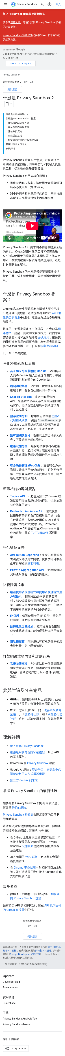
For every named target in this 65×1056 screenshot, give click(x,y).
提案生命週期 (49, 346)
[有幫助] (26, 82)
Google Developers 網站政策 (25, 954)
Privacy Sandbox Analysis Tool (20, 1018)
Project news (10, 987)
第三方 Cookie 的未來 (24, 780)
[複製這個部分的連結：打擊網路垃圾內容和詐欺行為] (53, 656)
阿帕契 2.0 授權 (43, 950)
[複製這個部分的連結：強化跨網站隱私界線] (39, 364)
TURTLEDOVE (39, 532)
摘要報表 (33, 563)
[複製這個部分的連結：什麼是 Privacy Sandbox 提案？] (15, 300)
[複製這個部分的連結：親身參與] (21, 887)
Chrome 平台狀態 (25, 867)
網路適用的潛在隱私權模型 (27, 752)
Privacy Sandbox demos (16, 1024)
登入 (58, 4)
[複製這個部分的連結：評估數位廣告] (28, 548)
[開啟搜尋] (42, 4)
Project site (9, 1003)
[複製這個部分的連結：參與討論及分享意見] (45, 691)
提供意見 (12, 89)
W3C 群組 (31, 857)
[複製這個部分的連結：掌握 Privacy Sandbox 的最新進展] (6, 796)
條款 (5, 1039)
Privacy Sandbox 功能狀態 (17, 35)
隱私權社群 (32, 714)
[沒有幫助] (31, 82)
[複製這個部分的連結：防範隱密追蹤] (28, 585)
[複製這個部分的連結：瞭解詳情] (23, 737)
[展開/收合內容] (27, 114)
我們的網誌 (19, 807)
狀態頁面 (27, 846)
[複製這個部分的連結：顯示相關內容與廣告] (39, 489)
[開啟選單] (5, 4)
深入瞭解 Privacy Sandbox (27, 746)
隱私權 (15, 1039)
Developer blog (11, 981)
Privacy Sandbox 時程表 (18, 814)
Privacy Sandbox (11, 74)
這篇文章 (15, 22)
